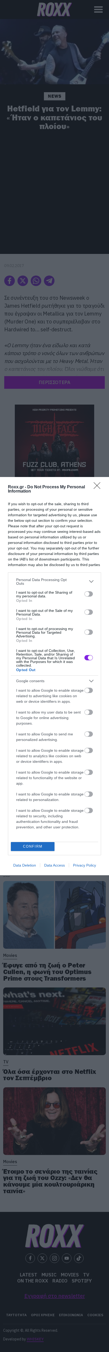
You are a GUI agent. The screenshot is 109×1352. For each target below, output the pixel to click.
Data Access (54, 865)
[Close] (99, 487)
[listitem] (54, 581)
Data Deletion (24, 865)
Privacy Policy (84, 865)
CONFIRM (33, 846)
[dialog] (54, 676)
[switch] (88, 594)
